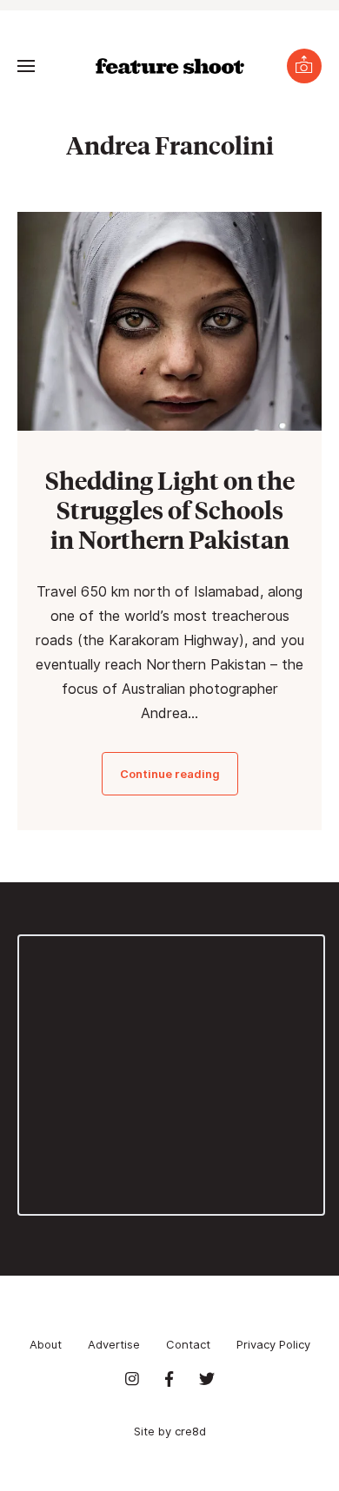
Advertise (114, 1344)
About (46, 1344)
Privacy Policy (273, 1344)
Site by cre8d (170, 1431)
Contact (188, 1344)
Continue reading (170, 774)
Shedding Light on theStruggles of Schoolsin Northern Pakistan (170, 509)
